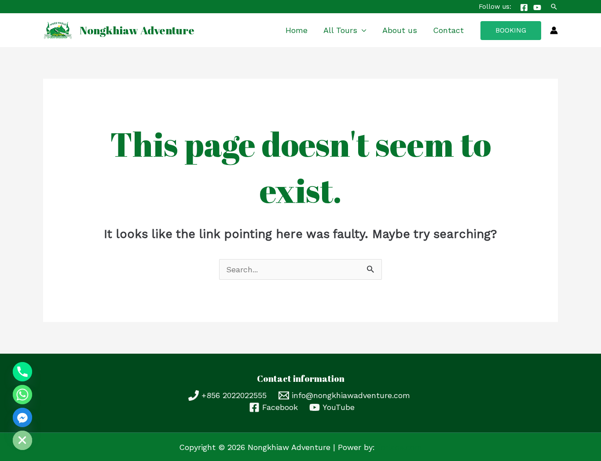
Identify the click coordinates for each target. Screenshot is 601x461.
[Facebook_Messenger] (22, 417)
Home (297, 30)
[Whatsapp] (22, 394)
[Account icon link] (554, 30)
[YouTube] (537, 7)
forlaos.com (399, 447)
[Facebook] (524, 7)
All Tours (340, 30)
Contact (448, 30)
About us (399, 30)
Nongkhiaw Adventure (137, 30)
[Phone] (22, 371)
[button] (554, 7)
